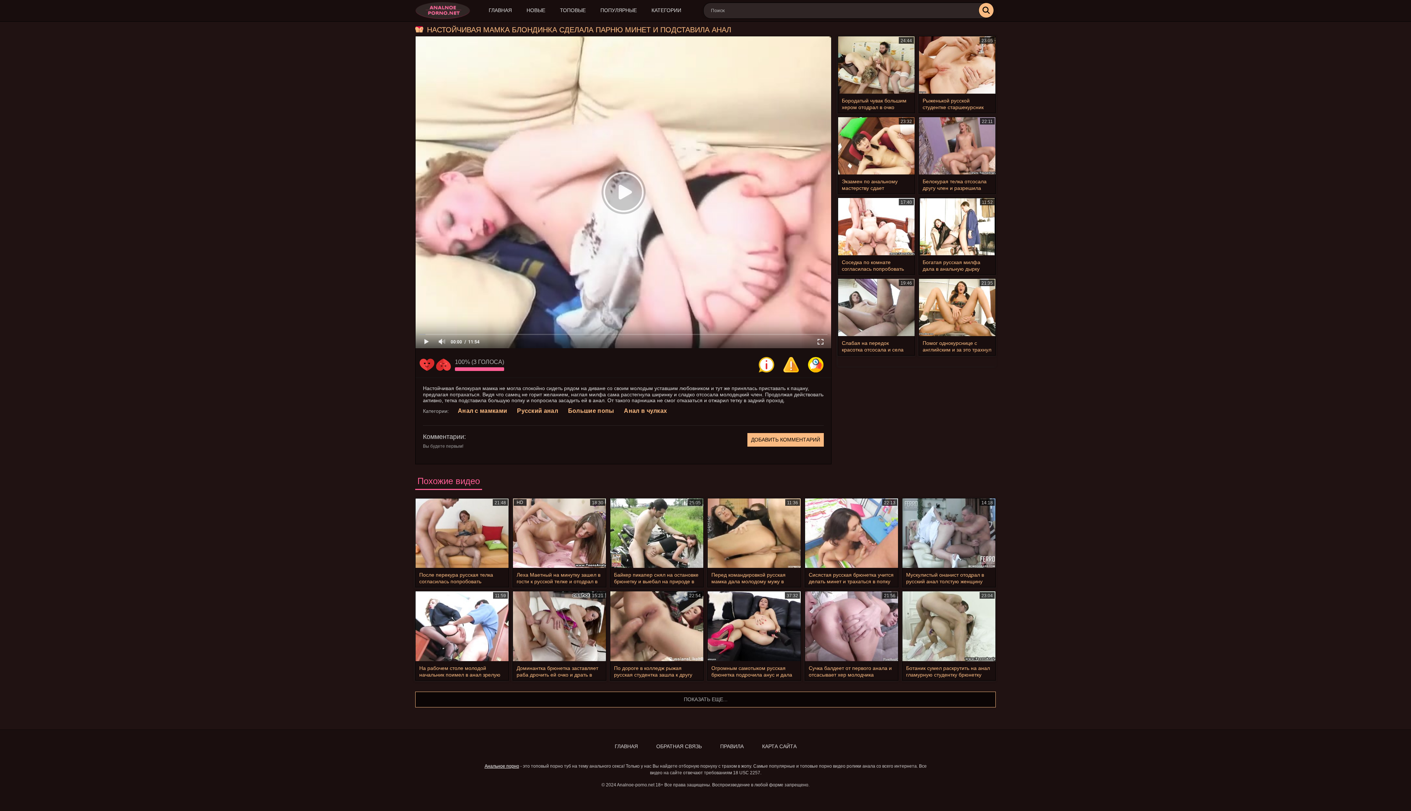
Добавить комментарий (785, 440)
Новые (536, 10)
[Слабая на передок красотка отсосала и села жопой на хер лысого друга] (876, 307)
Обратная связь (679, 746)
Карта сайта (779, 746)
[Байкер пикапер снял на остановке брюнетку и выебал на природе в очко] (656, 533)
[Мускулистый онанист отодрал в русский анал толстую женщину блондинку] (948, 533)
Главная (500, 10)
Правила (732, 746)
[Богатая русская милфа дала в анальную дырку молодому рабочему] (957, 226)
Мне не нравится (443, 364)
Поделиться (816, 364)
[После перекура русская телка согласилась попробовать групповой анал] (462, 533)
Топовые (573, 10)
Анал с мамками (482, 411)
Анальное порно (502, 766)
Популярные (618, 10)
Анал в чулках (645, 411)
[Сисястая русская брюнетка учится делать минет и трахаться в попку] (851, 533)
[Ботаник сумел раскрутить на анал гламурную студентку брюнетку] (948, 626)
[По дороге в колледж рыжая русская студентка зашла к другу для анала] (656, 626)
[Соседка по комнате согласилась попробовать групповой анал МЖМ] (876, 226)
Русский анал (537, 411)
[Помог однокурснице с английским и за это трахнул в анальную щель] (957, 307)
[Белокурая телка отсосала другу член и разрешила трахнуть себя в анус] (957, 145)
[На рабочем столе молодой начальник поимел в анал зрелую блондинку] (462, 626)
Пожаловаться (791, 364)
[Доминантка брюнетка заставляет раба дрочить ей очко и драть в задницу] (559, 626)
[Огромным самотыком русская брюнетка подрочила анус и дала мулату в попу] (754, 626)
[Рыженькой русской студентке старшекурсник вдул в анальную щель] (957, 65)
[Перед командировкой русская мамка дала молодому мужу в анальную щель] (754, 533)
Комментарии (443, 436)
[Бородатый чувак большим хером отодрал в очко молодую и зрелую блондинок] (876, 65)
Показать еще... (706, 699)
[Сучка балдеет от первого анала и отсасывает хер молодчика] (851, 626)
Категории (666, 10)
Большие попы (591, 411)
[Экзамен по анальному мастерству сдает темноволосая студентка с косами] (876, 145)
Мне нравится (427, 364)
